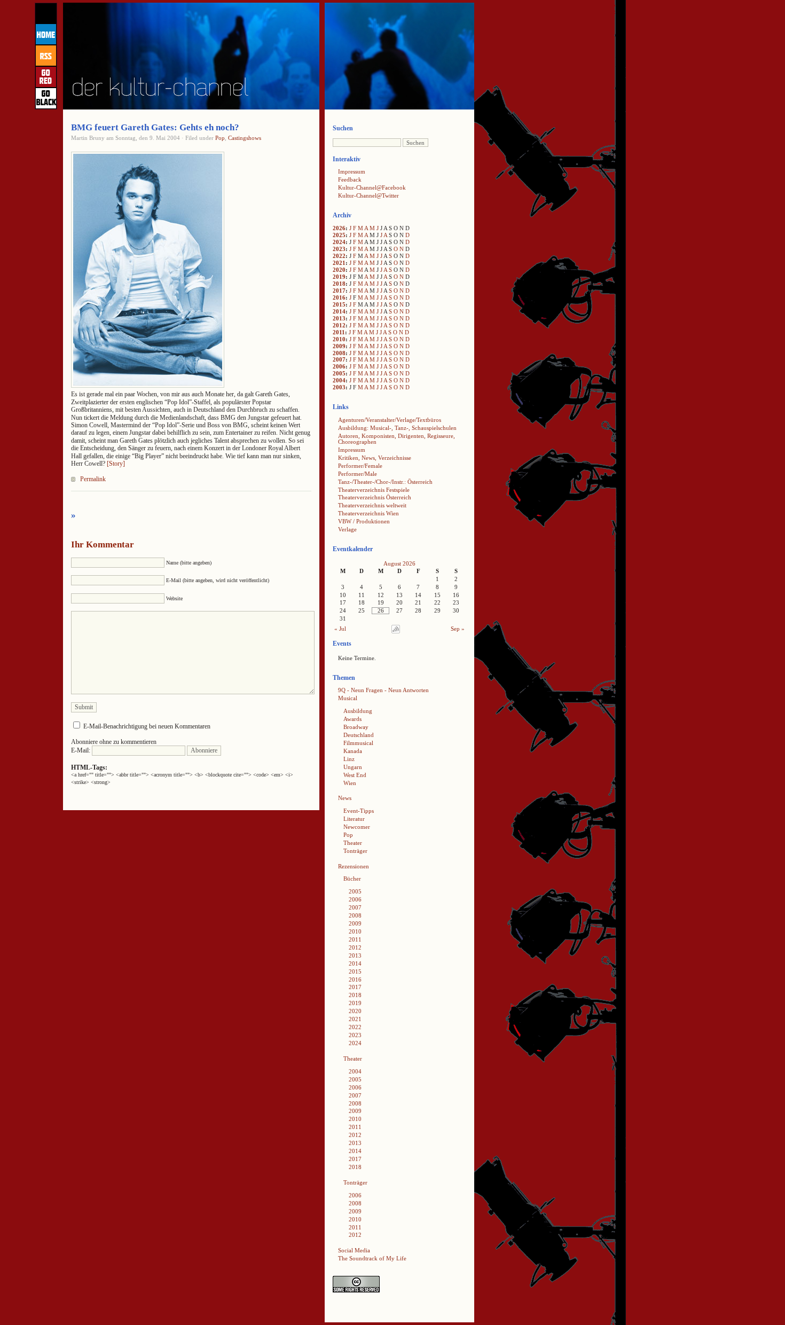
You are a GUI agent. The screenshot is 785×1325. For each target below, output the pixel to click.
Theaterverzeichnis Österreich (374, 497)
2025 (339, 235)
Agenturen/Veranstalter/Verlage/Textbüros (389, 420)
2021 (339, 263)
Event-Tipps (358, 810)
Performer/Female (360, 465)
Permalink (93, 479)
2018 (339, 283)
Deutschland (358, 735)
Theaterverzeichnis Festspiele (374, 490)
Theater (352, 843)
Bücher (352, 878)
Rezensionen (353, 866)
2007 (339, 359)
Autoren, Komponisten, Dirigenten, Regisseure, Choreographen (396, 439)
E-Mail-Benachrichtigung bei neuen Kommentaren (146, 726)
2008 (339, 353)
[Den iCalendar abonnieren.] (395, 631)
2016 (339, 297)
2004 (339, 380)
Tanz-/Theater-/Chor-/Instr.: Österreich (385, 482)
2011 (339, 332)
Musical (347, 698)
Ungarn (352, 767)
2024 (339, 242)
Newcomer (356, 827)
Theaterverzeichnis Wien (368, 513)
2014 (339, 311)
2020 (339, 269)
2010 (339, 339)
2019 (339, 276)
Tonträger (355, 851)
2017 (339, 290)
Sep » (458, 628)
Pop (220, 138)
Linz (349, 759)
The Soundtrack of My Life (372, 1258)
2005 (339, 373)
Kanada (352, 751)
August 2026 (399, 563)
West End (354, 775)
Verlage (347, 529)
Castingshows (244, 138)
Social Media (354, 1250)
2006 (339, 366)
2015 (339, 304)
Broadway (355, 727)
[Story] (116, 463)
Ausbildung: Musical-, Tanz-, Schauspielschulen (397, 428)
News (344, 798)
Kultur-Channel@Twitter (368, 195)
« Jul (340, 628)
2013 (339, 318)
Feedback (350, 179)
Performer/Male (357, 474)
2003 (339, 387)
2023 (339, 249)
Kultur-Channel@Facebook (372, 187)
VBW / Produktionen (364, 521)
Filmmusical (358, 743)
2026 (339, 228)
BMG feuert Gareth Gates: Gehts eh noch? (155, 127)
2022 (339, 256)
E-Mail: (81, 750)
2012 (339, 325)
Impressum (351, 171)
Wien (349, 783)
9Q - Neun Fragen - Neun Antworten (383, 690)
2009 (339, 346)
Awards (352, 719)
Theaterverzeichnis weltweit (372, 505)
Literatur (354, 819)
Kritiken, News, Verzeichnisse (374, 457)
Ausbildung (357, 711)
